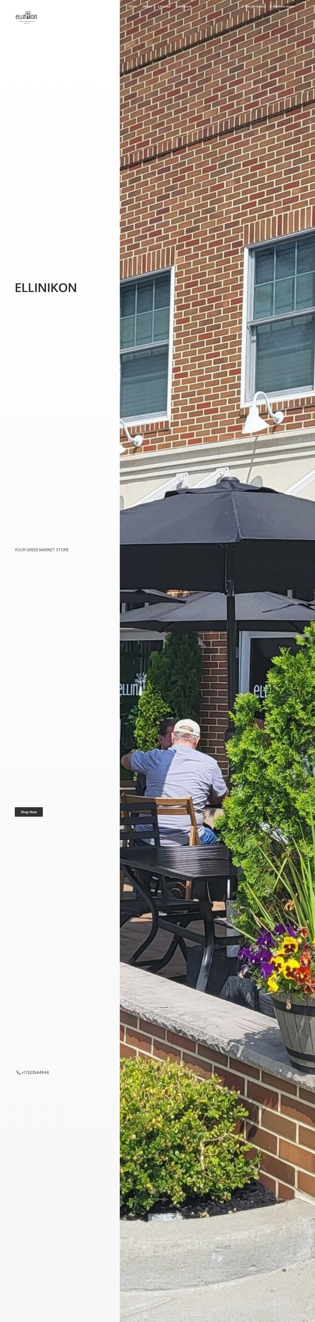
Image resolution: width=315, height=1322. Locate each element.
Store (133, 6)
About (147, 6)
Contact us (184, 6)
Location (164, 6)
